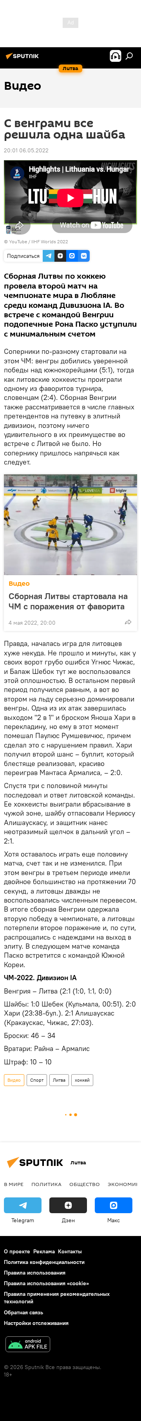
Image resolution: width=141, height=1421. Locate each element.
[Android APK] (27, 1345)
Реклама (44, 1251)
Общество (84, 1184)
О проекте (17, 1251)
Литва (59, 1080)
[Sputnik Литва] (23, 59)
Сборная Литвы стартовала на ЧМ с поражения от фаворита (68, 601)
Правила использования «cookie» (46, 1283)
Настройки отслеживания (36, 1323)
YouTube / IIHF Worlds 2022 (38, 241)
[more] (128, 622)
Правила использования (34, 1272)
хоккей (82, 1080)
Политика (46, 1184)
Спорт (36, 1080)
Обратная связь (23, 1312)
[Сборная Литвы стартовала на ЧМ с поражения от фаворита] (70, 524)
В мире (14, 1184)
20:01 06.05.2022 (26, 150)
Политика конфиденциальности (44, 1262)
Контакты (70, 1251)
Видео (19, 583)
